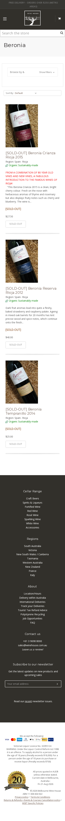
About (32, 586)
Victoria (32, 550)
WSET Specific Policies (32, 803)
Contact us (32, 634)
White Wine (32, 523)
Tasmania (32, 558)
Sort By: (10, 93)
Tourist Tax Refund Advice (32, 610)
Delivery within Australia (32, 597)
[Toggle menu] (5, 19)
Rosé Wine (32, 515)
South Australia (32, 546)
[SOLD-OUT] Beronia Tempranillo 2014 (24, 411)
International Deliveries (32, 601)
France (32, 571)
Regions (32, 539)
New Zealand (32, 566)
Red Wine (32, 511)
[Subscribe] (57, 684)
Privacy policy (21, 797)
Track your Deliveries (32, 606)
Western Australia (32, 562)
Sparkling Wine (32, 519)
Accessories (32, 527)
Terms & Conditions (40, 797)
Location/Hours (32, 593)
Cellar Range (32, 491)
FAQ (32, 622)
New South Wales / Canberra (32, 554)
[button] (32, 72)
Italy (32, 575)
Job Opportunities (32, 618)
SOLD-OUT (15, 223)
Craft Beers (32, 498)
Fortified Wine (32, 506)
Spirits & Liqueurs (32, 502)
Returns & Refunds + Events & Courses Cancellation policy (32, 800)
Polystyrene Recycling (32, 614)
